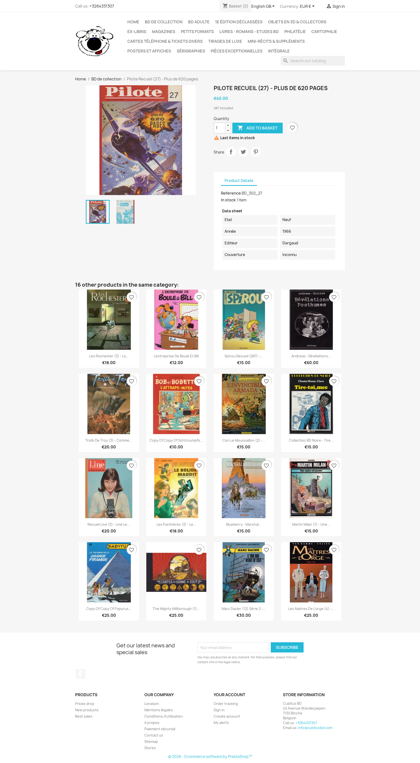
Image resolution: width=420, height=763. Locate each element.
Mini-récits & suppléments (276, 41)
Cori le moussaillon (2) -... (243, 440)
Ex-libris (136, 31)
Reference (231, 193)
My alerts (221, 722)
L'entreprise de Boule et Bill (176, 356)
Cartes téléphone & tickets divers (165, 41)
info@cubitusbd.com (315, 727)
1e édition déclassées (238, 22)
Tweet (243, 152)
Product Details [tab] (239, 180)
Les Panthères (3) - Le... (176, 524)
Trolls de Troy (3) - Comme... (108, 440)
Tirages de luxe (225, 41)
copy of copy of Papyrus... (108, 608)
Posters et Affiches (149, 51)
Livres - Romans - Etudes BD (249, 31)
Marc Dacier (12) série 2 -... (244, 608)
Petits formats (197, 31)
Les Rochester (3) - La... (109, 356)
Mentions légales (158, 710)
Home (133, 22)
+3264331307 (101, 6)
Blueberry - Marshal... (244, 524)
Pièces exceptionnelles (236, 51)
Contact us (153, 735)
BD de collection (164, 22)
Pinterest (256, 152)
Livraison (151, 703)
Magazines (163, 31)
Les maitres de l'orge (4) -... (311, 608)
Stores (150, 748)
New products (87, 710)
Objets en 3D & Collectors (297, 22)
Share (231, 152)
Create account (227, 716)
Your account (229, 694)
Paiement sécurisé (159, 729)
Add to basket (257, 128)
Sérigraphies (191, 51)
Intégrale (279, 51)
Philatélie (295, 31)
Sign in (219, 710)
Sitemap (151, 741)
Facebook (80, 674)
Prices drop (84, 703)
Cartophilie (324, 31)
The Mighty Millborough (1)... (176, 608)
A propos (151, 722)
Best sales (83, 716)
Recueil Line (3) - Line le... (109, 524)
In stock (228, 199)
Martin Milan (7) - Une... (311, 524)
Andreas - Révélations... (311, 356)
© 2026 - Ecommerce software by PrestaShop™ (210, 756)
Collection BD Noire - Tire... (311, 440)
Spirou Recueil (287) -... (244, 356)
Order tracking (226, 703)
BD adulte (199, 22)
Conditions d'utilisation (163, 716)
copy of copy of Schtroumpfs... (176, 440)
